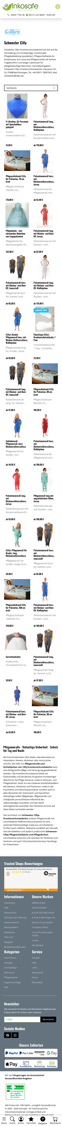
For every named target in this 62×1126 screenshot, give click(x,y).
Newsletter (9, 932)
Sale (6, 987)
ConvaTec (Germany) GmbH (42, 934)
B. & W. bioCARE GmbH (43, 912)
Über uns (8, 937)
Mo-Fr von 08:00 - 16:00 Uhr (42, 14)
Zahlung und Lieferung (15, 917)
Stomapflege (10, 967)
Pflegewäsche (11, 977)
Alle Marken (37, 945)
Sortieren (11, 88)
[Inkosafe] (21, 7)
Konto (35, 977)
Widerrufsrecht (11, 922)
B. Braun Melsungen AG (43, 917)
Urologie (8, 962)
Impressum (9, 902)
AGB (6, 907)
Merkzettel (37, 982)
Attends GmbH (39, 907)
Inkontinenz (10, 957)
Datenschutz (10, 912)
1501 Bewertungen (14, 890)
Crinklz (35, 940)
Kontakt (36, 957)
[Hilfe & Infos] (57, 6)
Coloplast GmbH (40, 927)
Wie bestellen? (11, 927)
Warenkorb (37, 972)
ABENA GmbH (39, 902)
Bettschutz (9, 972)
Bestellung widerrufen (15, 946)
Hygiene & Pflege (12, 982)
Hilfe (34, 962)
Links (34, 967)
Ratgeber (8, 942)
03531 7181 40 (17, 14)
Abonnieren (48, 1019)
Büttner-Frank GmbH (42, 922)
